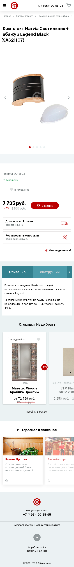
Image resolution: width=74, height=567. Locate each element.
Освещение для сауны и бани (53, 16)
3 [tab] (37, 147)
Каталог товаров (24, 16)
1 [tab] (30, 147)
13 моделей (16, 339)
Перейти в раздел (37, 412)
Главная (7, 16)
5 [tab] (44, 147)
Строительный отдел (48, 525)
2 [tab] (33, 147)
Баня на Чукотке (16, 459)
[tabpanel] (37, 97)
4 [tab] (40, 147)
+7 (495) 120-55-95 (37, 514)
